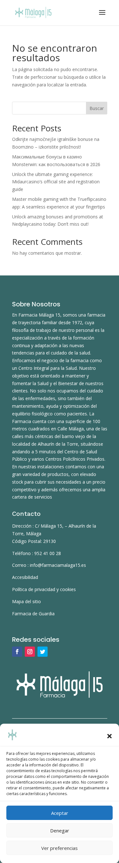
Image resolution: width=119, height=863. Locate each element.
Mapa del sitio (26, 601)
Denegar (59, 830)
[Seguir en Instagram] (30, 652)
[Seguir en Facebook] (17, 652)
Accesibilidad (25, 577)
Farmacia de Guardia (33, 614)
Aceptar (59, 813)
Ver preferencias (59, 848)
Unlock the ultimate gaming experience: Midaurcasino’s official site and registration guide (56, 182)
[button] (109, 736)
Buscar (96, 108)
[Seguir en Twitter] (42, 652)
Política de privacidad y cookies (44, 589)
